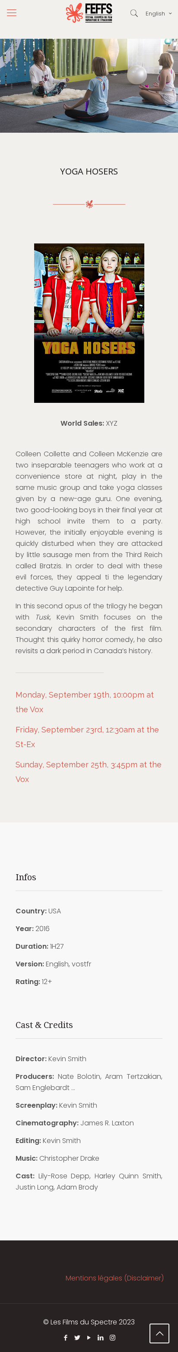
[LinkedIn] (100, 1337)
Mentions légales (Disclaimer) (115, 1278)
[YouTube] (89, 1337)
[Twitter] (77, 1337)
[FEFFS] (89, 13)
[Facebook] (65, 1337)
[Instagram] (112, 1337)
